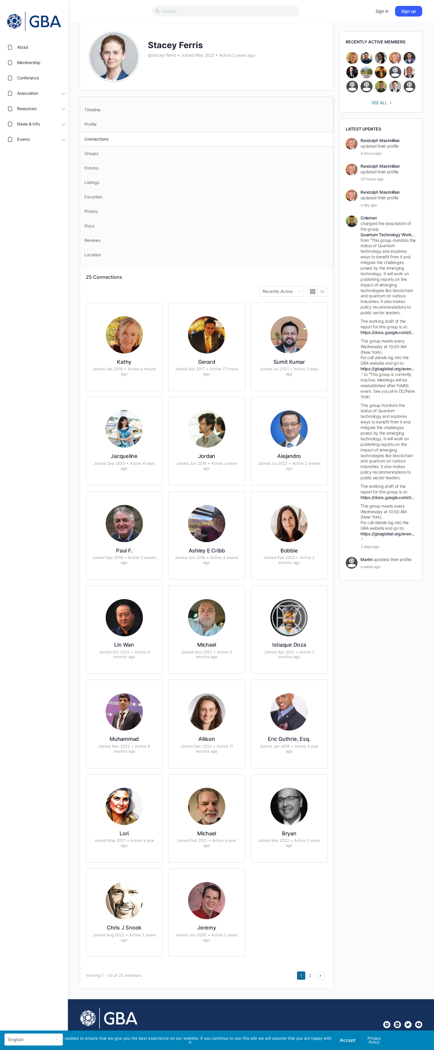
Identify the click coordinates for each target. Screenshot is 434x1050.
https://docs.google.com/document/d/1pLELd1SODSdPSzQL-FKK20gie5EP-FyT (387, 332)
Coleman (368, 217)
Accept (347, 1040)
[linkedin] (397, 1024)
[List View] (322, 291)
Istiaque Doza (289, 645)
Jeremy (206, 928)
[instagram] (386, 1024)
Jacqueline (124, 456)
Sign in (382, 11)
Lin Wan (124, 645)
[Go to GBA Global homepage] (34, 19)
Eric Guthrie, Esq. (289, 739)
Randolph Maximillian (380, 140)
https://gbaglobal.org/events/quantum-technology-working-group (387, 368)
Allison (206, 739)
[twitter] (408, 1024)
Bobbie (289, 550)
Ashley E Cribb (207, 550)
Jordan (207, 456)
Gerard (206, 362)
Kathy (124, 362)
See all (379, 102)
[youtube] (418, 1024)
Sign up (408, 11)
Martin (366, 559)
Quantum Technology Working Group (387, 234)
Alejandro (289, 456)
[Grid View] (313, 291)
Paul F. (124, 550)
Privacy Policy (374, 1040)
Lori (124, 833)
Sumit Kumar (289, 362)
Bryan (289, 833)
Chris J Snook (124, 928)
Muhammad (124, 739)
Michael (206, 645)
